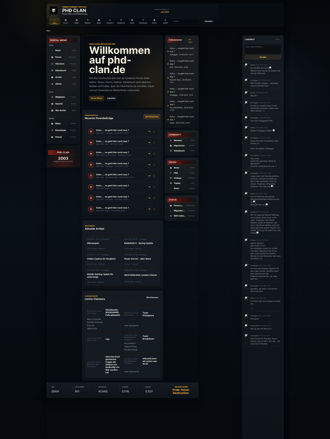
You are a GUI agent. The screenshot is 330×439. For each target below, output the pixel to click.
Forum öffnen (96, 98)
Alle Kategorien (151, 117)
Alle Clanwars (152, 297)
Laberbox (111, 98)
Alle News (190, 41)
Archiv (278, 39)
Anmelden (209, 21)
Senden (263, 57)
